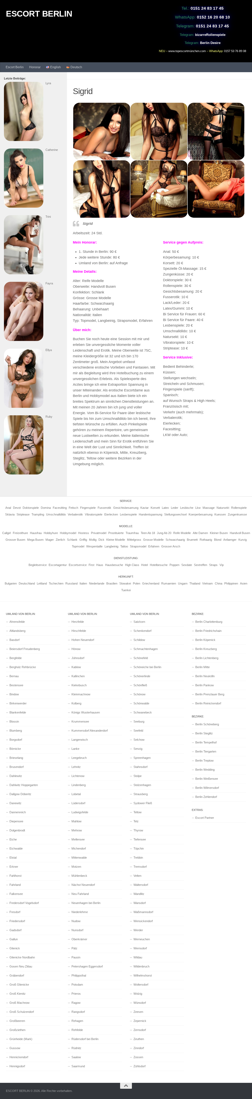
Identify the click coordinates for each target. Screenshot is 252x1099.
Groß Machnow (19, 1002)
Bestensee (16, 685)
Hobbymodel (68, 533)
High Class (132, 565)
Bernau (14, 676)
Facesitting (60, 507)
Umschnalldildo (56, 514)
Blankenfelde (17, 712)
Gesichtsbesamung (125, 507)
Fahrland (15, 884)
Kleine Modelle (115, 539)
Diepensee (16, 821)
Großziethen (17, 1030)
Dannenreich (17, 812)
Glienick (14, 948)
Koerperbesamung (200, 514)
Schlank (72, 539)
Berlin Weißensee (206, 778)
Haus (99, 565)
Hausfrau (36, 533)
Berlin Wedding (205, 769)
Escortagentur (58, 565)
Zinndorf (138, 1048)
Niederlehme (79, 912)
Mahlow (76, 821)
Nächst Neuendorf (83, 884)
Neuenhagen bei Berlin (85, 903)
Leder (174, 507)
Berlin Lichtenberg (206, 658)
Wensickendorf (143, 921)
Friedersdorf (17, 921)
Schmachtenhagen (145, 649)
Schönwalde (141, 703)
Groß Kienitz (17, 993)
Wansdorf (139, 903)
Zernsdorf (139, 1030)
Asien (243, 583)
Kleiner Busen (219, 533)
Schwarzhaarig (175, 539)
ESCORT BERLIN (39, 13)
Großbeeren (17, 1020)
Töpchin (138, 848)
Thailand (194, 583)
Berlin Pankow (204, 685)
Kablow (76, 667)
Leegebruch (79, 757)
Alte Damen (200, 533)
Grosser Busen (15, 539)
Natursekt (223, 507)
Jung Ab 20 (164, 533)
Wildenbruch (141, 966)
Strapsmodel (138, 546)
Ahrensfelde (17, 621)
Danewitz (15, 803)
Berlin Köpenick (205, 639)
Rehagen (77, 1020)
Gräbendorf (16, 975)
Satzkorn (139, 621)
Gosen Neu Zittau (20, 966)
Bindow (14, 694)
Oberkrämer (79, 939)
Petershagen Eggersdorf (87, 966)
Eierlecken (111, 514)
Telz (136, 821)
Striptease (23, 514)
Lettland (42, 583)
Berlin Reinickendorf (208, 703)
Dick (101, 539)
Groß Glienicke (19, 984)
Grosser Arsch (170, 546)
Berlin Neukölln (205, 676)
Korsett (155, 507)
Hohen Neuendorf (82, 639)
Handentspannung (150, 514)
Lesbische (186, 507)
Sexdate (186, 565)
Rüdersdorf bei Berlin (84, 1039)
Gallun (13, 939)
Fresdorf (14, 912)
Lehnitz (76, 766)
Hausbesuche (114, 565)
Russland (71, 583)
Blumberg (15, 730)
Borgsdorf (15, 739)
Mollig (92, 539)
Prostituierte (116, 533)
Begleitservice (38, 565)
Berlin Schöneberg (207, 724)
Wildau (137, 957)
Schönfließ (140, 685)
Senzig (137, 748)
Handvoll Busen (240, 533)
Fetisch (73, 507)
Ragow (76, 1002)
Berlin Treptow (204, 760)
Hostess (83, 533)
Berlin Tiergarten (205, 751)
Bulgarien (11, 583)
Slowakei (125, 583)
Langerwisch (79, 739)
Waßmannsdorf (143, 912)
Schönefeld (140, 658)
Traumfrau (132, 533)
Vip (222, 565)
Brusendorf (16, 766)
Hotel (144, 565)
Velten (137, 875)
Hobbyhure (51, 533)
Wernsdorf (140, 948)
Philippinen (231, 583)
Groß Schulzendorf (21, 1011)
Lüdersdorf (78, 803)
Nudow (76, 921)
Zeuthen (138, 1039)
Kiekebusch (79, 685)
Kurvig (242, 539)
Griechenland (150, 583)
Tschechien (56, 583)
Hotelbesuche (159, 565)
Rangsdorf (78, 1011)
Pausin (75, 957)
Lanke (75, 748)
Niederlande (96, 583)
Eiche (13, 839)
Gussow (14, 1048)
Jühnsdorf (77, 658)
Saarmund (78, 1066)
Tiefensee (139, 839)
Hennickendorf (18, 1057)
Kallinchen (78, 676)
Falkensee (16, 893)
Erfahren (153, 546)
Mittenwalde (79, 857)
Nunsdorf (77, 930)
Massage (209, 507)
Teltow (137, 812)
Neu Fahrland (80, 893)
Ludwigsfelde (79, 812)
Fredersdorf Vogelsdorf (24, 903)
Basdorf (14, 639)
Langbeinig (111, 546)
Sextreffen (200, 565)
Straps (213, 565)
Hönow (76, 649)
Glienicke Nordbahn (22, 957)
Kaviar (144, 507)
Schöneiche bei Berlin (147, 667)
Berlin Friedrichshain (208, 630)
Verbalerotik (75, 514)
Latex (165, 507)
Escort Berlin (15, 67)
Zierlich (60, 539)
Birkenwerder (18, 703)
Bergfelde (15, 658)
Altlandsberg (17, 630)
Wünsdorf (139, 1002)
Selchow (139, 739)
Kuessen (220, 514)
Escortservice (78, 565)
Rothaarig (206, 539)
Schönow (139, 694)
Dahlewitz (15, 776)
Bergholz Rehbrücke (22, 667)
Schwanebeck (142, 712)
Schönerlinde (141, 676)
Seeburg (138, 721)
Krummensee (80, 721)
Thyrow (138, 830)
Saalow (76, 1057)
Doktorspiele (31, 507)
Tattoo (124, 546)
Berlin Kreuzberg (206, 649)
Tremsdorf (140, 866)
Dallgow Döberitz (20, 794)
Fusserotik (104, 507)
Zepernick (139, 1020)
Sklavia (10, 514)
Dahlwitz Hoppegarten (23, 785)
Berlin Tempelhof (206, 742)
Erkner (13, 866)
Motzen (76, 866)
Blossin (14, 721)
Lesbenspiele (128, 514)
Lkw (198, 507)
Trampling (38, 514)
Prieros (76, 993)
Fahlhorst (15, 875)
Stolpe (137, 776)
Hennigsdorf (17, 1066)
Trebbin (138, 857)
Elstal (13, 857)
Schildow (139, 639)
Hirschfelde (78, 630)
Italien (83, 583)
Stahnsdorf (140, 766)
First (91, 565)
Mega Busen (35, 539)
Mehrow (76, 830)
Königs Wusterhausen (85, 712)
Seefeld (138, 730)
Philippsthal (78, 975)
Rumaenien (168, 583)
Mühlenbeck (79, 875)
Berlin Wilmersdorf (207, 787)
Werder (138, 930)
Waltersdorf (140, 884)
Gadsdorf (15, 930)
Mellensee (78, 839)
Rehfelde (77, 1030)
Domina (46, 507)
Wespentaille (94, 546)
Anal (8, 507)
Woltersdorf (140, 984)
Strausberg (140, 794)
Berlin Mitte (202, 667)
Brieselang (16, 757)
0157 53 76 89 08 (235, 51)
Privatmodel (98, 533)
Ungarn (182, 583)
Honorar (35, 67)
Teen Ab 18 (148, 533)
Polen (136, 583)
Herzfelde (77, 621)
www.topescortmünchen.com (187, 51)
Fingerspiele (88, 507)
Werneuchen (141, 939)
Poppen (174, 565)
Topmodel (78, 546)
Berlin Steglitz (204, 733)
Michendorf (78, 848)
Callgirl (6, 533)
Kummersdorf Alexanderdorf (89, 730)
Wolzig (137, 993)
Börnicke (15, 748)
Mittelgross (134, 539)
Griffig (83, 539)
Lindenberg (78, 785)
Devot (17, 507)
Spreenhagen (142, 757)
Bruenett (192, 539)
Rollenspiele (239, 507)
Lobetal (76, 794)
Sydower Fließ (142, 803)
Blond (217, 539)
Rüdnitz (76, 1048)
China (218, 583)
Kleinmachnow (80, 694)
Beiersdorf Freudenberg (24, 649)
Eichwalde (16, 848)
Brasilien (111, 583)
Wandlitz (138, 893)
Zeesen (138, 1011)
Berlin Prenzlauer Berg (209, 694)
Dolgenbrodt (17, 830)
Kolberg (76, 703)
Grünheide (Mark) (20, 1039)
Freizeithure (20, 533)
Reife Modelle (182, 533)
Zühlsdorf (139, 1066)
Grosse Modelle (153, 539)
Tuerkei (126, 590)
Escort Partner (204, 817)
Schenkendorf (142, 630)
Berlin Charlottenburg (208, 621)
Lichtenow (77, 776)
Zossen (138, 1057)
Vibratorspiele (93, 514)
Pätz (74, 948)
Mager (49, 539)
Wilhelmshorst (142, 975)
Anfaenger (229, 539)
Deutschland (27, 583)
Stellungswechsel (175, 514)
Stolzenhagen (142, 785)
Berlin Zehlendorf (206, 796)
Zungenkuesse (237, 514)
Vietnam (207, 583)
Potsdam (77, 984)
